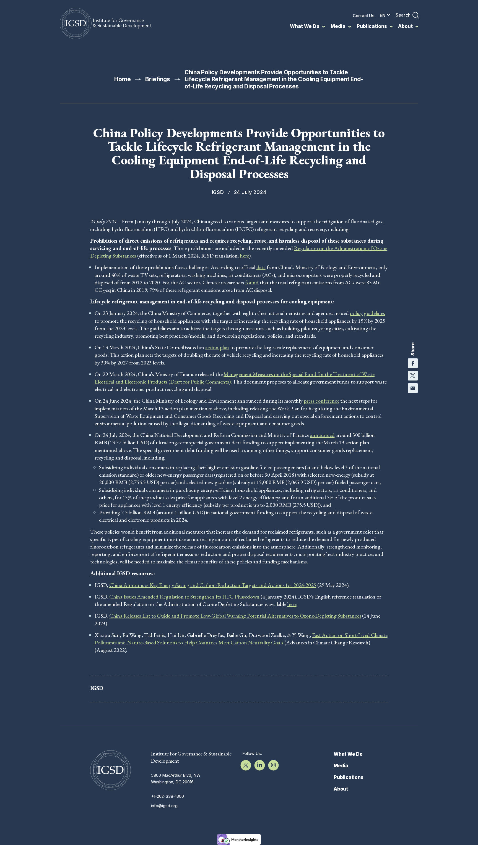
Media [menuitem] (338, 26)
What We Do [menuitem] (304, 26)
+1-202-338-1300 (167, 796)
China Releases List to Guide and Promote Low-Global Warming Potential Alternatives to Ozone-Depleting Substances (235, 615)
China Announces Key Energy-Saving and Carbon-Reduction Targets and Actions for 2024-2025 (212, 585)
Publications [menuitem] (372, 26)
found (252, 282)
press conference (321, 400)
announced (322, 435)
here (244, 255)
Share (412, 349)
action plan (217, 347)
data (261, 267)
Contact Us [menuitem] (363, 15)
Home (122, 79)
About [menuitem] (405, 26)
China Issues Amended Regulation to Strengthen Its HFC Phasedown (184, 596)
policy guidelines (367, 313)
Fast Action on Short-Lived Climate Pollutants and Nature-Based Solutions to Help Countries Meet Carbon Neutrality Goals (241, 638)
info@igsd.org (164, 805)
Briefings (157, 79)
